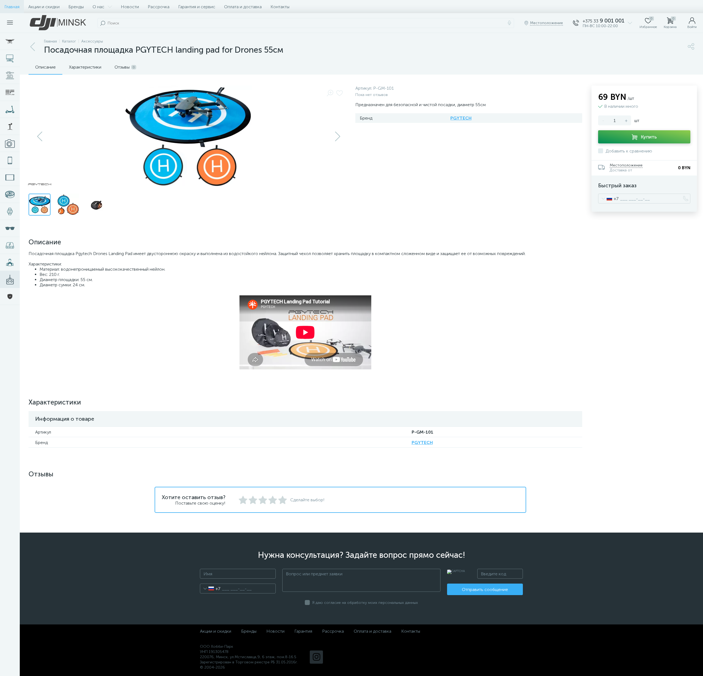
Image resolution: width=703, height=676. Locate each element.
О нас (98, 6)
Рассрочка (158, 6)
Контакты (279, 6)
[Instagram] (316, 657)
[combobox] (608, 198)
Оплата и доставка (243, 6)
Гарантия (303, 631)
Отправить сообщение (485, 589)
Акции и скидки (44, 6)
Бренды (76, 6)
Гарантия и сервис (196, 6)
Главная (11, 6)
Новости (130, 6)
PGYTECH (461, 118)
